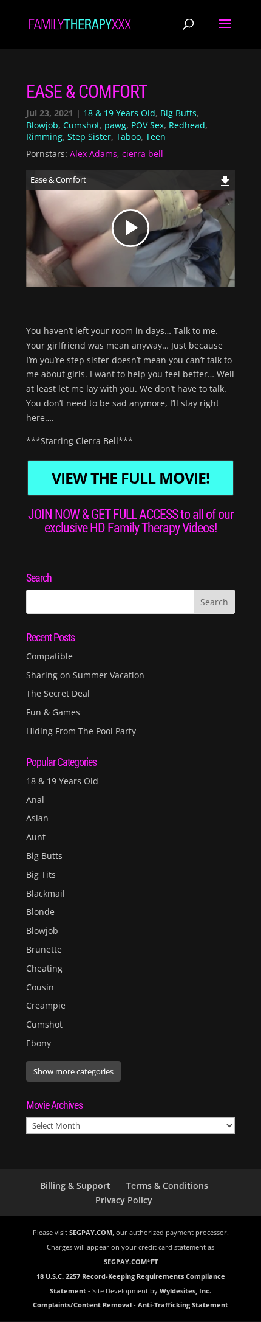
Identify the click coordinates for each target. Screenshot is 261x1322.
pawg (115, 125)
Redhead (187, 125)
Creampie (46, 1005)
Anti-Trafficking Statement (183, 1304)
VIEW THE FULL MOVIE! (130, 478)
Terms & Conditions (167, 1185)
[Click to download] (225, 179)
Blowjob (42, 125)
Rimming (44, 136)
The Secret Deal (58, 693)
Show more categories (73, 1071)
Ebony (38, 1043)
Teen (156, 136)
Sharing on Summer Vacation (85, 675)
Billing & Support (75, 1185)
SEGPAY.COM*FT (131, 1261)
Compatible (49, 656)
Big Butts (178, 113)
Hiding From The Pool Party (81, 731)
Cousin (40, 987)
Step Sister (89, 136)
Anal (35, 799)
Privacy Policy (123, 1200)
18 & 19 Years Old (119, 113)
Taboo (128, 136)
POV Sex (147, 125)
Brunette (44, 949)
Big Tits (41, 874)
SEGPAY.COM (90, 1232)
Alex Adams (93, 153)
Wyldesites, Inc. (185, 1290)
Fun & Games (53, 712)
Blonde (40, 911)
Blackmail (45, 893)
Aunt (36, 837)
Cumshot (81, 125)
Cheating (44, 968)
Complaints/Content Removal (82, 1304)
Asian (37, 818)
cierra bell (142, 153)
